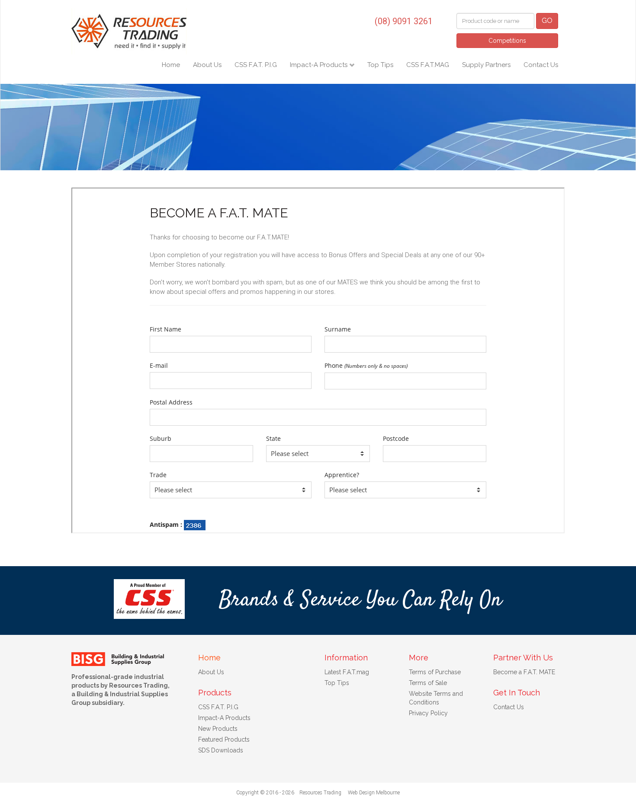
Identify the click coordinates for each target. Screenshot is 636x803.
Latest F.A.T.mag (346, 672)
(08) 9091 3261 (404, 21)
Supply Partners (486, 65)
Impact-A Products (319, 65)
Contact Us (541, 65)
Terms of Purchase (435, 672)
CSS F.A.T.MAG (427, 65)
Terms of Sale (428, 682)
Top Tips (380, 65)
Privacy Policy (428, 713)
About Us (207, 65)
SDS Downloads (220, 750)
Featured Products (224, 739)
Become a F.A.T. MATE (524, 672)
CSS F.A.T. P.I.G (255, 65)
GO (547, 20)
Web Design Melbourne (374, 793)
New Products (218, 728)
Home (171, 65)
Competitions (507, 40)
